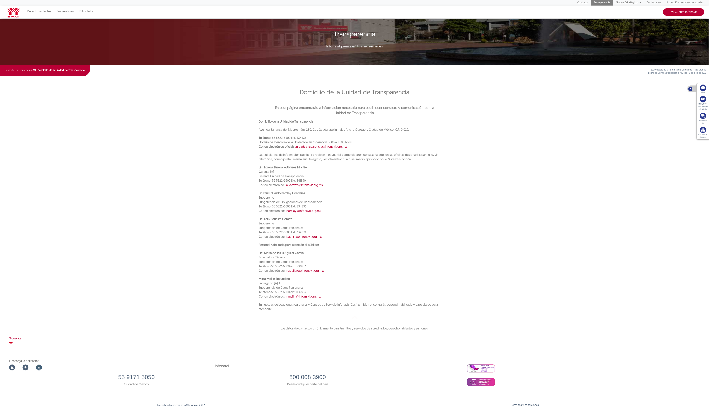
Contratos (582, 2)
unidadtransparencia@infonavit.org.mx (320, 146)
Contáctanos (654, 2)
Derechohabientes (39, 11)
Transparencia (602, 2)
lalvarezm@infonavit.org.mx (304, 185)
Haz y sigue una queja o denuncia (703, 106)
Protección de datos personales (685, 2)
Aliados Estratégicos (627, 2)
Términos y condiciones (525, 405)
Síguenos (15, 338)
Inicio (9, 70)
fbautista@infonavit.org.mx (303, 236)
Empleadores (65, 11)
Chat (703, 92)
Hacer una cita (703, 122)
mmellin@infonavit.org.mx (303, 296)
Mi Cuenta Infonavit (684, 12)
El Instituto (86, 11)
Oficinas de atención (702, 136)
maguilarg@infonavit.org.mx (304, 270)
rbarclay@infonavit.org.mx (303, 211)
